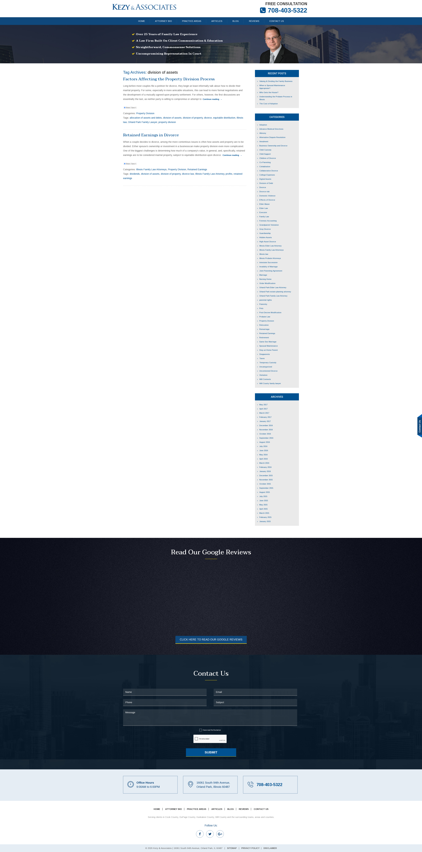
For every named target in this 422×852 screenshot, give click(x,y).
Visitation (263, 375)
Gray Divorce (265, 229)
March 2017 (264, 413)
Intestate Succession (268, 262)
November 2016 (266, 430)
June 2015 (263, 501)
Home (141, 21)
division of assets (172, 117)
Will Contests (265, 379)
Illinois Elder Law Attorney (270, 246)
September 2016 (266, 438)
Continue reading (212, 99)
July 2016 (263, 446)
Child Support (265, 154)
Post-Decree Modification (270, 313)
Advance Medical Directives (271, 129)
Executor (263, 212)
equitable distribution (224, 117)
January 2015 (265, 521)
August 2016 (264, 442)
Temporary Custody (267, 363)
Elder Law (263, 208)
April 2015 (263, 509)
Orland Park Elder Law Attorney (272, 287)
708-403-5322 (287, 10)
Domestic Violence (267, 196)
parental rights (265, 300)
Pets (261, 308)
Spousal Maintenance (268, 346)
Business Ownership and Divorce (273, 146)
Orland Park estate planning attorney (275, 292)
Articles (216, 21)
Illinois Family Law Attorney (209, 173)
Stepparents (264, 354)
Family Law (264, 217)
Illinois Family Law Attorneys (151, 169)
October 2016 (265, 434)
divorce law (188, 173)
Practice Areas (191, 21)
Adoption (263, 125)
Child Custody (265, 150)
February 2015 (265, 517)
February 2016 (265, 467)
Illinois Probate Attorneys (270, 258)
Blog (235, 21)
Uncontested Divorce (268, 371)
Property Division (145, 113)
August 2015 (264, 492)
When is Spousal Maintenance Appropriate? (272, 86)
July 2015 (263, 496)
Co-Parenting (265, 162)
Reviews (254, 21)
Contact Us (276, 21)
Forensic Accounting (268, 221)
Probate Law (264, 317)
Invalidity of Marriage (268, 267)
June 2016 (263, 450)
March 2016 (264, 463)
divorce (208, 117)
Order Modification (267, 283)
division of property (193, 117)
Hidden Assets (265, 237)
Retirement (264, 338)
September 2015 (266, 488)
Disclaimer (217, 730)
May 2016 (263, 455)
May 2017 (263, 405)
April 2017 (263, 409)
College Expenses (267, 175)
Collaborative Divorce (268, 171)
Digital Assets (265, 179)
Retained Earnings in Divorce (151, 135)
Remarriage (264, 329)
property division (167, 122)
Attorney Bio (163, 21)
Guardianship (265, 233)
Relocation (264, 325)
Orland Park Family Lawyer (142, 122)
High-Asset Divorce (267, 242)
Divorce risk (264, 192)
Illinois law (263, 254)
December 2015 (266, 476)
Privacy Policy (250, 848)
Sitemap (232, 848)
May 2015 (263, 505)
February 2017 (265, 417)
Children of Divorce (267, 158)
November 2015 (266, 480)
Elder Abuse (264, 204)
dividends (135, 173)
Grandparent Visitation (269, 225)
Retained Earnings (197, 169)
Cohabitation (264, 167)
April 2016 (263, 459)
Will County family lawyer (270, 383)
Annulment (263, 141)
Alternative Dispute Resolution (272, 137)
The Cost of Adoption (268, 104)
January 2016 (265, 471)
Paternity (263, 304)
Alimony (262, 133)
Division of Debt (266, 183)
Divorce (262, 187)
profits (229, 173)
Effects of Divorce (267, 200)
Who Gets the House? (268, 92)
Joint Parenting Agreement (270, 271)
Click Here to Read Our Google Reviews (211, 639)
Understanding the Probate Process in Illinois (275, 98)
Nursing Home (265, 279)
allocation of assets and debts (146, 117)
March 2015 (264, 513)
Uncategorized (265, 367)
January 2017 (265, 421)
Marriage (263, 275)
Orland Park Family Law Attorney (273, 296)
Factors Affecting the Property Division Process (169, 79)
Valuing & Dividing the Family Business (275, 81)
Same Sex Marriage (267, 342)
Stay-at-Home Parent (268, 350)
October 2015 (265, 484)
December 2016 (266, 425)
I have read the (212, 730)
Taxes (262, 358)
